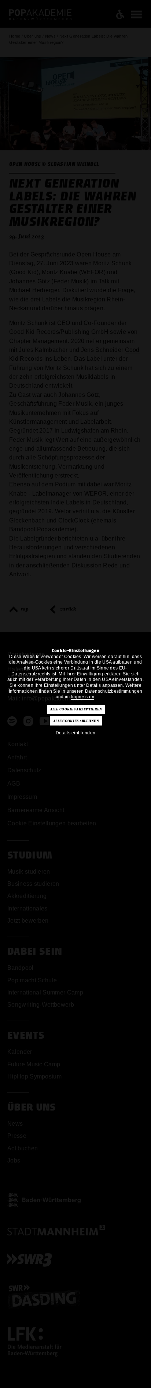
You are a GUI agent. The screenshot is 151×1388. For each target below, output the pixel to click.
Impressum (82, 696)
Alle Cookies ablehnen (76, 721)
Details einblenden (76, 732)
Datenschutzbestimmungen (113, 691)
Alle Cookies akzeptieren (76, 709)
